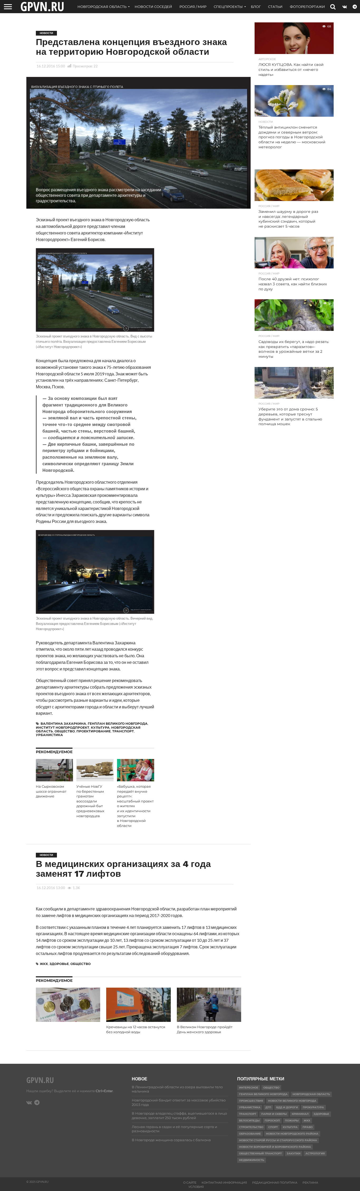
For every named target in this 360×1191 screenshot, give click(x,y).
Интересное (248, 1087)
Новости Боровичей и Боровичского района (275, 1147)
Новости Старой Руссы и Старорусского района (278, 1140)
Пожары (292, 1120)
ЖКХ (44, 964)
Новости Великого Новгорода (292, 1100)
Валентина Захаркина (63, 724)
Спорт (273, 1127)
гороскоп (272, 1120)
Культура (100, 727)
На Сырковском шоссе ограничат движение (51, 791)
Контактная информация (224, 1182)
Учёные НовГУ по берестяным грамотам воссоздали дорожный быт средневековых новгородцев (90, 801)
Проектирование (93, 731)
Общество (65, 731)
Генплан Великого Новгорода (118, 724)
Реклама (310, 1182)
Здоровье (59, 964)
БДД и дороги (287, 1107)
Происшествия (251, 1100)
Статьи (275, 6)
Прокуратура (313, 1107)
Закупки (293, 1153)
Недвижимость (251, 1160)
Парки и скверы (274, 1114)
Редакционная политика (274, 1182)
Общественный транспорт (260, 1153)
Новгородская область (102, 6)
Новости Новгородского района (292, 1133)
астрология (315, 1153)
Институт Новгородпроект (62, 727)
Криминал (300, 1114)
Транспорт (123, 731)
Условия (196, 1187)
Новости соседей (153, 6)
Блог (256, 6)
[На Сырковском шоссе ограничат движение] (54, 779)
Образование (250, 1133)
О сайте (189, 1182)
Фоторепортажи (307, 6)
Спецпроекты (228, 6)
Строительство (251, 1127)
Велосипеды (249, 1120)
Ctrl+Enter (104, 1091)
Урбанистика (49, 735)
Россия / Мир (192, 6)
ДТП (268, 1107)
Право (308, 1127)
